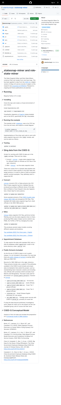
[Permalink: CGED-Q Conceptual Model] (3, 310)
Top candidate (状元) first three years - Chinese (18, 235)
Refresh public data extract (25, 30)
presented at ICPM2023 (19, 86)
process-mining (46, 27)
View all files (20, 59)
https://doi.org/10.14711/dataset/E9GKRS (16, 359)
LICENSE (7, 49)
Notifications (38, 7)
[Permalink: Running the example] (3, 120)
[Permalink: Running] (3, 92)
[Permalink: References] (3, 320)
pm (5, 36)
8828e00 (26, 23)
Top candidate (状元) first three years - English (18, 232)
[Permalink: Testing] (3, 143)
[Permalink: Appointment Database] (3, 239)
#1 (18, 27)
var (5, 43)
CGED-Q (27, 82)
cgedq (6, 27)
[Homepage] (30, 2)
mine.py (13, 165)
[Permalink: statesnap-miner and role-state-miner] (3, 72)
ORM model (21, 33)
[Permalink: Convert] (3, 180)
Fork (47, 7)
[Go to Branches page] (12, 18)
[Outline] (36, 64)
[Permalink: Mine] (3, 212)
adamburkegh (8, 7)
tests (6, 40)
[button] (34, 129)
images (6, 33)
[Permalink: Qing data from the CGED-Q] (3, 150)
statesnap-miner (21, 7)
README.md (8, 53)
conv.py (15, 159)
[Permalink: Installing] (3, 100)
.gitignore (7, 46)
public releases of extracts (18, 257)
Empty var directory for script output (27, 43)
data (6, 30)
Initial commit (21, 49)
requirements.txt (9, 56)
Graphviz (22, 114)
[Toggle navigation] (3, 2)
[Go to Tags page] (15, 18)
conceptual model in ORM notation (17, 316)
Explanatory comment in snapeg (19, 23)
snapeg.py (19, 123)
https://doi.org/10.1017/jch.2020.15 (14, 349)
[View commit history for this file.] (36, 23)
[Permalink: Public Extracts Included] (3, 250)
